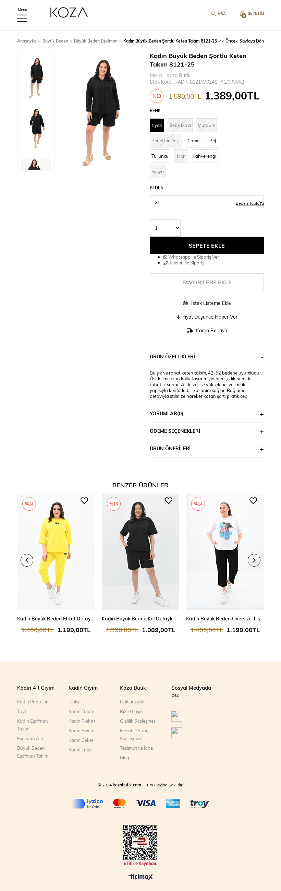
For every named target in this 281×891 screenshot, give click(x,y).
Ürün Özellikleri (172, 356)
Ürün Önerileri (170, 448)
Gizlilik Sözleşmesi (138, 721)
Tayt (21, 711)
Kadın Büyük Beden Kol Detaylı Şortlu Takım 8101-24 (141, 618)
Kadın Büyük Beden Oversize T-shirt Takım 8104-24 (225, 618)
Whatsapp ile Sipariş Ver (193, 257)
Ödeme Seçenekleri (175, 431)
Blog (124, 758)
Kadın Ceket (81, 740)
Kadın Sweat (82, 730)
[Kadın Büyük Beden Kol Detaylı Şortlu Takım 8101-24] (141, 552)
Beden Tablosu (250, 203)
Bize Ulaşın (131, 711)
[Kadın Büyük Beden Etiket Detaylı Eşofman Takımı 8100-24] (56, 552)
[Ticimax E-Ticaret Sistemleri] (141, 877)
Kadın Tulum (81, 711)
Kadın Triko (80, 750)
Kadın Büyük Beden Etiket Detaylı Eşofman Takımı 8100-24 (56, 618)
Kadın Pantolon (33, 702)
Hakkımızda (132, 702)
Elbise (75, 702)
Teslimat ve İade (136, 748)
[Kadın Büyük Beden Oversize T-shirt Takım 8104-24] (225, 552)
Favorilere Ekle (84, 500)
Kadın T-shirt (82, 721)
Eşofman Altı (30, 738)
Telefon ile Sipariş (186, 262)
